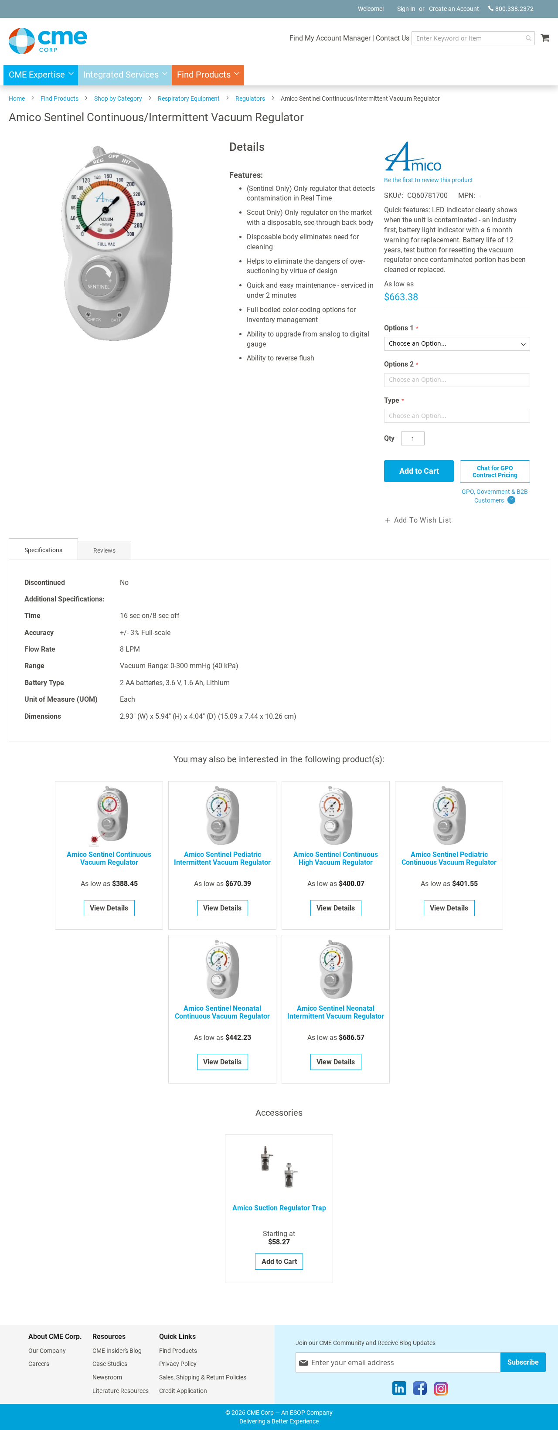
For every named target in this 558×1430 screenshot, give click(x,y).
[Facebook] (420, 1390)
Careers (38, 1363)
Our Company (47, 1350)
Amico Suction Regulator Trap (279, 1208)
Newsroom (107, 1377)
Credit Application (183, 1390)
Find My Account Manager (330, 38)
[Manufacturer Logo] (413, 169)
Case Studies (109, 1363)
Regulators (250, 98)
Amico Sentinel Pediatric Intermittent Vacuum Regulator (222, 858)
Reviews (104, 550)
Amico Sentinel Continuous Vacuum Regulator (109, 858)
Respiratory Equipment (189, 98)
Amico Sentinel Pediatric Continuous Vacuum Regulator (449, 858)
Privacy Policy (178, 1363)
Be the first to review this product (428, 180)
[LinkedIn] (399, 1390)
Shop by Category (118, 98)
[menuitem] (38, 75)
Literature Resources (120, 1390)
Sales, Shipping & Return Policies (202, 1377)
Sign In (406, 8)
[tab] (43, 550)
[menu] (279, 75)
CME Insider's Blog (117, 1350)
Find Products (59, 98)
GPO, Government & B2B (495, 496)
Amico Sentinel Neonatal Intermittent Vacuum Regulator (335, 1012)
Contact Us (392, 38)
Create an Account (454, 8)
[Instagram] (441, 1390)
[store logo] (48, 41)
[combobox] (473, 38)
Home (17, 98)
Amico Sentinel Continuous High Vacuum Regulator (335, 858)
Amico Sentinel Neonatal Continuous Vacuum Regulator (222, 1012)
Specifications (43, 550)
